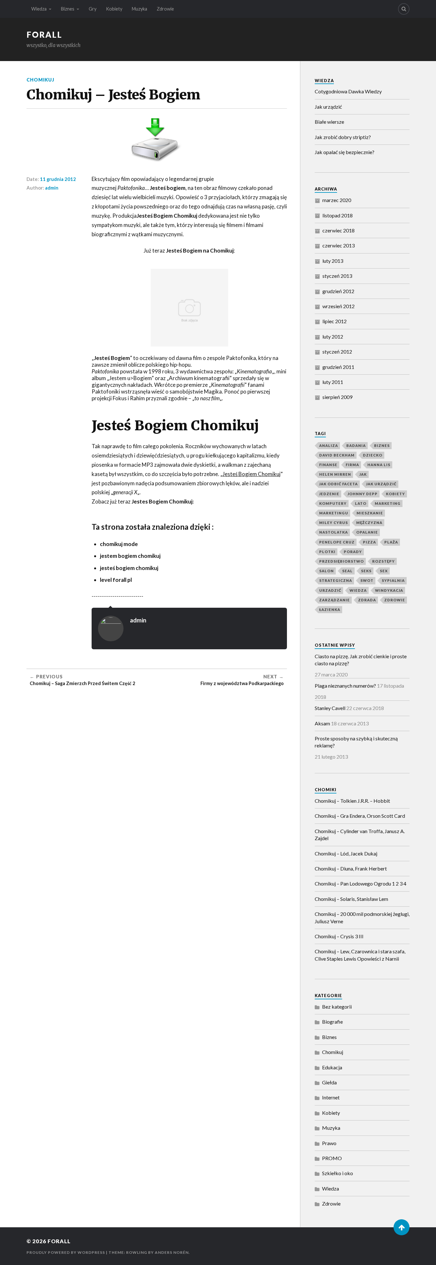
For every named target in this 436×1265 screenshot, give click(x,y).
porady (353, 552)
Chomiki (325, 789)
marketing (388, 503)
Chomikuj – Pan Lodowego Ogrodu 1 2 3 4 (360, 883)
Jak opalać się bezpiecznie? (344, 152)
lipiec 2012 (334, 321)
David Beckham (337, 455)
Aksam (322, 723)
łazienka (329, 609)
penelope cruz (337, 542)
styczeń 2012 (337, 351)
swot (366, 580)
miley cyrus (333, 522)
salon (326, 571)
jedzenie (329, 494)
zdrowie (394, 600)
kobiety (395, 494)
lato (360, 503)
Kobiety (114, 9)
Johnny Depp (363, 494)
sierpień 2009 (337, 397)
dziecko (372, 455)
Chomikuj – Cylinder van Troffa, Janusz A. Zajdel (360, 834)
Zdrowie (165, 9)
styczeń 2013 (337, 276)
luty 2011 (332, 382)
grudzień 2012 (338, 291)
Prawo (329, 1143)
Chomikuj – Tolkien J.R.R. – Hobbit (352, 801)
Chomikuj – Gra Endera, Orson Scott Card (360, 816)
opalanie (367, 532)
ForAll (44, 34)
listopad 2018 (337, 215)
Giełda (329, 1082)
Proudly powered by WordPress (65, 1252)
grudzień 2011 (338, 367)
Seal (347, 571)
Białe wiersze (329, 122)
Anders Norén (172, 1252)
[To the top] (402, 1227)
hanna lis (378, 465)
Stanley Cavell (330, 708)
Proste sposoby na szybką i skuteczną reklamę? (356, 741)
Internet (331, 1097)
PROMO (332, 1158)
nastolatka (333, 532)
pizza (369, 542)
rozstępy (383, 561)
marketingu (333, 513)
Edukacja (332, 1067)
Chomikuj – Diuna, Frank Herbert (351, 868)
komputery (333, 503)
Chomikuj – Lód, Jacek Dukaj (346, 853)
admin (51, 188)
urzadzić (330, 590)
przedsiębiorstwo (341, 561)
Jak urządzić (328, 107)
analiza (328, 445)
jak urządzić (381, 484)
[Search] (404, 9)
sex (384, 571)
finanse (328, 465)
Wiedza (39, 9)
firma (352, 465)
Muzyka (139, 9)
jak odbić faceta (338, 484)
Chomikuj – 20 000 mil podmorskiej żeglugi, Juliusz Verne (362, 917)
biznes (382, 445)
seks (366, 571)
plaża (391, 542)
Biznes (67, 9)
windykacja (389, 590)
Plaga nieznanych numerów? (345, 686)
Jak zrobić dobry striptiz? (343, 137)
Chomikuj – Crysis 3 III (339, 936)
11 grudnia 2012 (58, 179)
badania (356, 445)
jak (363, 474)
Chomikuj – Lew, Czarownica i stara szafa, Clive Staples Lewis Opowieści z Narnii (360, 954)
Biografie (332, 1022)
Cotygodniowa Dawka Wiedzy (348, 91)
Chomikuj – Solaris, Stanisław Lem (351, 899)
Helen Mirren (335, 474)
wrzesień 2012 (338, 306)
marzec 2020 (336, 200)
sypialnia (393, 580)
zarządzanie (334, 600)
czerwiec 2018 (338, 230)
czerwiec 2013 (338, 245)
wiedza (358, 590)
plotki (327, 552)
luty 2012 (332, 336)
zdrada (367, 600)
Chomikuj (40, 79)
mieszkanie (370, 513)
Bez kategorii (337, 1006)
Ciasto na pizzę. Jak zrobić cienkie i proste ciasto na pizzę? (361, 659)
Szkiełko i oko (337, 1173)
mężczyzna (369, 522)
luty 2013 (332, 261)
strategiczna (335, 580)
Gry (92, 9)
